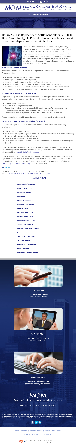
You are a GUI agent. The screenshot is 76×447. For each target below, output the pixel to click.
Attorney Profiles (36, 431)
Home (17, 431)
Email (41, 1)
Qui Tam (20, 232)
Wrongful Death (23, 248)
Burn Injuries (22, 196)
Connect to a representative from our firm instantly (38, 293)
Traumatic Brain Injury (26, 236)
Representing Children (26, 220)
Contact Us (29, 434)
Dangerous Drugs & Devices (28, 228)
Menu (32, 1)
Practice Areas (50, 431)
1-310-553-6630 (38, 14)
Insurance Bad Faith (25, 212)
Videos (59, 431)
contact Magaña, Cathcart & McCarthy (16, 163)
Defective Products (24, 200)
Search (48, 1)
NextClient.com (54, 442)
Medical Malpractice (25, 216)
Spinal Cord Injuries (25, 224)
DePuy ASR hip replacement (15, 173)
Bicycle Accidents (24, 192)
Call (36, 1)
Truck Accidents (23, 240)
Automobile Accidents (26, 184)
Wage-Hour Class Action (26, 244)
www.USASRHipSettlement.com (27, 152)
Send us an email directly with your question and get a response (38, 380)
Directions (39, 434)
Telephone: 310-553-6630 (38, 409)
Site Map (48, 434)
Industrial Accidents (25, 208)
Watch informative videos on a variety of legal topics (38, 337)
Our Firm (24, 431)
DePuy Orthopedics (31, 173)
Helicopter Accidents (25, 204)
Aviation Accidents (24, 188)
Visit (44, 1)
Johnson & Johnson (45, 173)
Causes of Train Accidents (27, 252)
